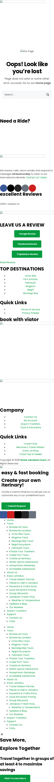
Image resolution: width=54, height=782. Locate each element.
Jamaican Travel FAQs (22, 596)
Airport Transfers (16, 610)
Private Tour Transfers (22, 551)
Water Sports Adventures (23, 562)
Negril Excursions (21, 544)
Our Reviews (16, 607)
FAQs (12, 621)
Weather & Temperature (26, 600)
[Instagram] (18, 188)
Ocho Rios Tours (21, 534)
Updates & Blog (18, 603)
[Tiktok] (25, 188)
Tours (10, 523)
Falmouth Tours (20, 548)
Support (11, 614)
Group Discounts (18, 593)
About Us (12, 572)
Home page (43, 83)
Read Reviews (7, 262)
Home (10, 520)
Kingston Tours (20, 537)
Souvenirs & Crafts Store (23, 586)
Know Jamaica (15, 576)
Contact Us (15, 617)
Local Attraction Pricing (22, 590)
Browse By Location (20, 530)
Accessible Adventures (22, 569)
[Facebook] (3, 188)
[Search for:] (27, 94)
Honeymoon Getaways (22, 565)
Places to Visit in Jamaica (23, 583)
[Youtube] (32, 188)
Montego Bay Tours (22, 541)
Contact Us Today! (36, 177)
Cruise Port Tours (19, 555)
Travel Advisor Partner (22, 579)
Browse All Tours (18, 527)
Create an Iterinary (20, 558)
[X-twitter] (10, 188)
